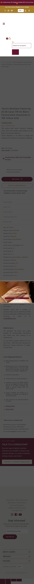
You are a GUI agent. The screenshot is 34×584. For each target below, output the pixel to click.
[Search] (15, 52)
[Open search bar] (13, 42)
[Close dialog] (33, 282)
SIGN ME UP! (17, 298)
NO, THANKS (17, 300)
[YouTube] (12, 10)
